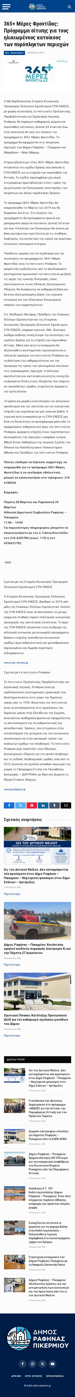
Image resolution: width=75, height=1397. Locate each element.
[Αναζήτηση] (69, 6)
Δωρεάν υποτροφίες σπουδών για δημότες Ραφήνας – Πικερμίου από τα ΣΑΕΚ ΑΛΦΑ (48, 1135)
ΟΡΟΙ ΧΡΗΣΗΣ (33, 1376)
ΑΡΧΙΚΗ (16, 1376)
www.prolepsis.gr (15, 789)
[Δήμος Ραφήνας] (37, 7)
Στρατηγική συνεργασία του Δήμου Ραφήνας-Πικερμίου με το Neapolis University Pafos (48, 1261)
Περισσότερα (12, 893)
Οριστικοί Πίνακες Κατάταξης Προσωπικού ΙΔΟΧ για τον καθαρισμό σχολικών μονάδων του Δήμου (36, 1020)
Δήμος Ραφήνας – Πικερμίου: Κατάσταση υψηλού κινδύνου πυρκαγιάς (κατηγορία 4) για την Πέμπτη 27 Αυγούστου (37, 949)
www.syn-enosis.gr (16, 662)
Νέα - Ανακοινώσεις (14, 53)
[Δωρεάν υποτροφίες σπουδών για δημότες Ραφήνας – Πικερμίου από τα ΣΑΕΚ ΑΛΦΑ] (14, 1136)
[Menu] (6, 7)
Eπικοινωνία (55, 1376)
